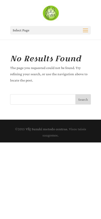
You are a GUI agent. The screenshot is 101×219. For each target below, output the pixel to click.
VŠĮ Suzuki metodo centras (46, 129)
